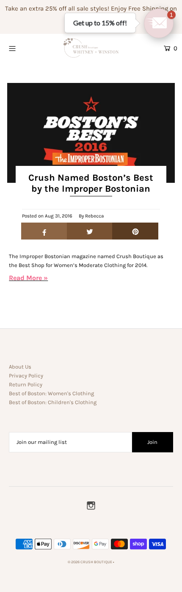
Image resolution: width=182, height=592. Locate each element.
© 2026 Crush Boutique (90, 562)
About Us (20, 366)
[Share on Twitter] (90, 231)
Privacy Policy (26, 375)
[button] (159, 23)
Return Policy (25, 384)
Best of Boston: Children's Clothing (53, 402)
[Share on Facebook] (44, 231)
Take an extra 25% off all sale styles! (57, 8)
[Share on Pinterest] (135, 231)
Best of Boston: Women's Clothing (51, 393)
